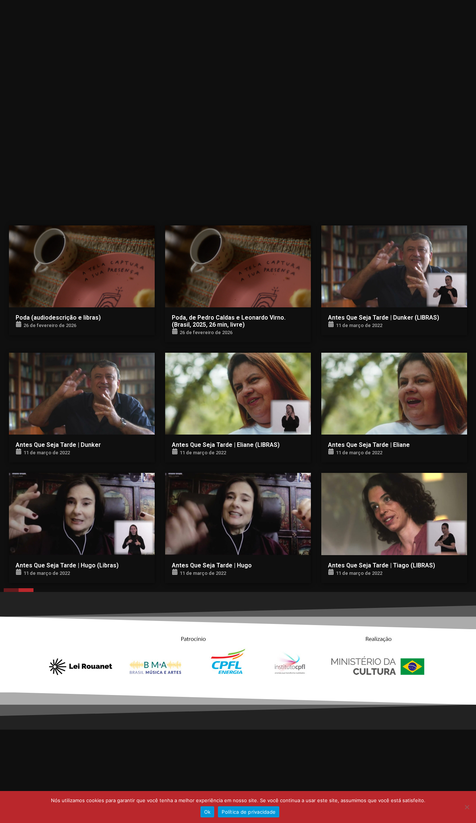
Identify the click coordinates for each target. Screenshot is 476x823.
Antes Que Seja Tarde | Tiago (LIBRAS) (381, 565)
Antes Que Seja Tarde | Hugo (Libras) (67, 565)
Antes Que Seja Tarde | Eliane (369, 444)
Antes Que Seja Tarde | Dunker (58, 444)
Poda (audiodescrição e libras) (58, 317)
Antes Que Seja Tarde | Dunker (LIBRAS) (383, 317)
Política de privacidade (249, 812)
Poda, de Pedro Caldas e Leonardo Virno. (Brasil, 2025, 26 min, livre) (229, 321)
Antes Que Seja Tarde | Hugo (212, 565)
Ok (207, 812)
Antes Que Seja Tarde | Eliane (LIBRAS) (226, 444)
